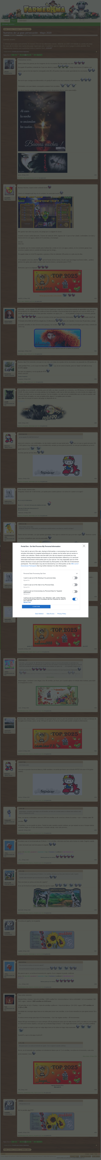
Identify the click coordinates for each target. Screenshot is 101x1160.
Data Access (50, 613)
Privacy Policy (61, 613)
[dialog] (50, 580)
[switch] (75, 578)
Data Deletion (39, 613)
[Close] (85, 546)
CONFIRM (36, 606)
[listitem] (50, 573)
